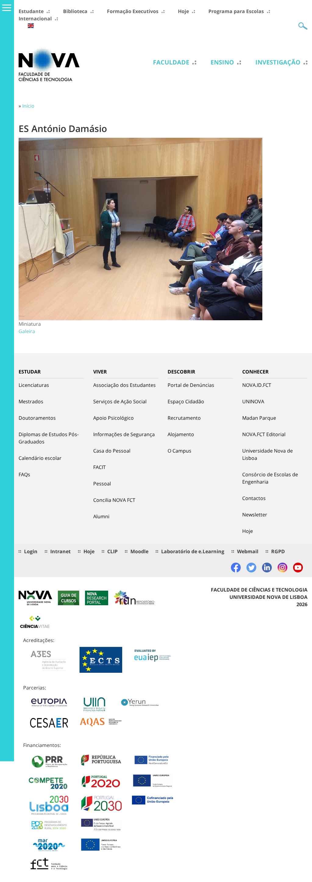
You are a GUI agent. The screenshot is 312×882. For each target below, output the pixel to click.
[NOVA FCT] (49, 64)
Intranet (60, 551)
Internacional (35, 18)
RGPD (278, 551)
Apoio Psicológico (113, 418)
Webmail (247, 551)
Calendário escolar (40, 458)
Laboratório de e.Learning (192, 551)
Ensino (222, 62)
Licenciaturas (34, 385)
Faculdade (171, 62)
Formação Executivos (132, 11)
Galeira (27, 331)
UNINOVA (253, 401)
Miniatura (30, 324)
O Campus (179, 450)
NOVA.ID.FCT (256, 385)
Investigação (277, 62)
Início (28, 105)
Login (30, 551)
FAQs (24, 474)
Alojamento (181, 434)
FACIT (99, 467)
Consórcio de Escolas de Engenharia (270, 478)
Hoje (183, 11)
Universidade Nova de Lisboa (267, 454)
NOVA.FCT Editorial (263, 434)
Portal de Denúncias (191, 385)
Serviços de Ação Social (120, 401)
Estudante (31, 11)
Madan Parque (259, 418)
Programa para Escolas (236, 11)
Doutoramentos (37, 418)
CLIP (112, 551)
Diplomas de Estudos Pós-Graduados (49, 438)
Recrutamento (184, 418)
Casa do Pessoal (111, 450)
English (31, 25)
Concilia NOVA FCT (114, 500)
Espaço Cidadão (186, 401)
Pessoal (102, 483)
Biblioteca (75, 11)
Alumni (101, 516)
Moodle (139, 551)
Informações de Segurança (124, 434)
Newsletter (254, 514)
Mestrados (31, 401)
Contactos (254, 498)
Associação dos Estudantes (124, 385)
